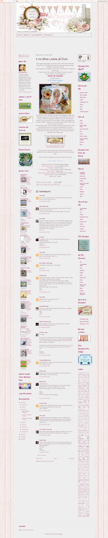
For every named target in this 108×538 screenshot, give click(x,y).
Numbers (87, 456)
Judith (81, 100)
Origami (87, 460)
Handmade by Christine (23, 175)
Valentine (80, 508)
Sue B (41, 219)
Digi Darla (82, 397)
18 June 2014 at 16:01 (44, 247)
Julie (81, 268)
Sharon (81, 273)
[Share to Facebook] (59, 182)
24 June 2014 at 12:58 (44, 411)
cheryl (40, 195)
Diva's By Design (43, 184)
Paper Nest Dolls (84, 461)
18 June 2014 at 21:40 (44, 292)
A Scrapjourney (24, 199)
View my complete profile (25, 92)
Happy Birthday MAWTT (25, 412)
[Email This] (55, 182)
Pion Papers (83, 466)
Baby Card (86, 376)
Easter (79, 406)
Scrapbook (84, 481)
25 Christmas (29, 318)
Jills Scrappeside (24, 349)
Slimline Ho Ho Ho (29, 200)
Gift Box (80, 418)
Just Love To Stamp (25, 280)
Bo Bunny (86, 382)
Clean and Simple (82, 391)
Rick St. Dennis (81, 470)
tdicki (81, 196)
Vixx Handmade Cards (25, 257)
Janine (81, 224)
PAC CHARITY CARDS (44, 263)
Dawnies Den (83, 222)
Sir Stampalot (84, 486)
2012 (22, 437)
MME (87, 450)
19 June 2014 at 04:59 (44, 301)
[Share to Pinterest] (61, 182)
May (23, 422)
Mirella (81, 181)
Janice (40, 416)
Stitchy (80, 493)
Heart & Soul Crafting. (83, 285)
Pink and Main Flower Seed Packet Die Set (29, 181)
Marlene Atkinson (43, 322)
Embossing (80, 410)
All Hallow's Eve (29, 249)
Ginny (40, 297)
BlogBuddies (80, 382)
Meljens (86, 448)
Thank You (81, 497)
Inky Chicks (50, 168)
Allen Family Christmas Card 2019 (29, 239)
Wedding (80, 510)
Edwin (84, 407)
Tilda (79, 504)
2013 (22, 435)
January (24, 432)
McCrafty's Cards (84, 319)
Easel (86, 404)
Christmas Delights (82, 390)
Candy (86, 387)
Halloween (86, 423)
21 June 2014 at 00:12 (44, 377)
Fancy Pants (82, 413)
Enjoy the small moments (29, 283)
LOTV (79, 437)
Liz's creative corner (44, 429)
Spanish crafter (84, 93)
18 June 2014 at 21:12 (44, 270)
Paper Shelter (81, 463)
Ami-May (82, 226)
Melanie (41, 382)
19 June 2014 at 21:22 (44, 327)
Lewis (85, 435)
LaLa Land (86, 434)
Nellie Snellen (81, 453)
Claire (81, 121)
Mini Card (80, 450)
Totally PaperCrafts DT (83, 506)
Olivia (81, 280)
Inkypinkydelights (43, 360)
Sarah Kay (85, 477)
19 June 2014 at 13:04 (44, 317)
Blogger (61, 534)
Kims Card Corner (24, 338)
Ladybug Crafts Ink (25, 360)
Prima (87, 467)
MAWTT (81, 446)
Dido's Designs (83, 95)
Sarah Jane (83, 231)
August (24, 405)
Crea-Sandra (83, 178)
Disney (79, 401)
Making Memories (82, 443)
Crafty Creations (43, 170)
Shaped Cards (84, 485)
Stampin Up (86, 490)
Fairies (87, 410)
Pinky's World (23, 188)
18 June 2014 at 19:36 (44, 258)
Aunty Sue (82, 176)
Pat (80, 262)
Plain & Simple (24, 210)
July (23, 407)
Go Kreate (85, 420)
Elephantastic (81, 409)
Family (87, 412)
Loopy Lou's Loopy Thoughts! (84, 184)
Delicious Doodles (85, 396)
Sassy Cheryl (82, 478)
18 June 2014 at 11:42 (44, 214)
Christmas (81, 388)
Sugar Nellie (81, 494)
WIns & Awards (37, 35)
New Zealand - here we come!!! (29, 331)
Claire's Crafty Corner (25, 291)
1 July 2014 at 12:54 (44, 452)
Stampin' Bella (83, 491)
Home (19, 35)
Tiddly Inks (84, 502)
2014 (22, 403)
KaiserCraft (81, 431)
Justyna (82, 229)
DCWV (87, 394)
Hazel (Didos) (42, 206)
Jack (86, 427)
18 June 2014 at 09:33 (44, 201)
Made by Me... (83, 97)
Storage (86, 493)
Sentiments (80, 483)
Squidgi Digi (81, 488)
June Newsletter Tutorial (29, 191)
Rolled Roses (82, 474)
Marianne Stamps (82, 445)
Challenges (48, 35)
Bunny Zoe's (52, 176)
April (23, 425)
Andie (81, 189)
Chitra (81, 282)
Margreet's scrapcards (82, 173)
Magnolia (80, 439)
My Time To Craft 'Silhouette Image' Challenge (29, 342)
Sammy (41, 371)
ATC (81, 376)
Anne (81, 145)
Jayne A (82, 194)
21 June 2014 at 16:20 (44, 398)
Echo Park (86, 406)
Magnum (80, 440)
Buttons (80, 387)
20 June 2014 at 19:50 (44, 366)
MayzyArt (80, 448)
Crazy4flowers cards (83, 209)
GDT (81, 416)
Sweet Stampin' (48, 175)
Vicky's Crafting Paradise (84, 139)
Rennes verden (83, 136)
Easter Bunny (28, 226)
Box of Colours (23, 235)
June (23, 409)
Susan (81, 123)
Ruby (79, 477)
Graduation (80, 421)
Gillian (79, 420)
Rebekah (82, 192)
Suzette (82, 291)
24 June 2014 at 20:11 (44, 424)
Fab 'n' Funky (50, 171)
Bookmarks (82, 383)
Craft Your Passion (47, 166)
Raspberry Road (84, 469)
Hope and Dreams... (84, 321)
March (23, 427)
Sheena (81, 142)
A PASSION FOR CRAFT (24, 223)
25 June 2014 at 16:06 (44, 435)
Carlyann (82, 270)
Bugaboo (85, 385)
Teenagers (85, 496)
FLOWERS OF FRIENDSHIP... (29, 260)
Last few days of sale (29, 363)
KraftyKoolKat (42, 306)
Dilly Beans (85, 399)
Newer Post (39, 459)
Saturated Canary (56, 184)
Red (81, 131)
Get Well (86, 416)
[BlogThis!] (56, 182)
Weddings (26, 35)
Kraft (82, 432)
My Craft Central (84, 129)
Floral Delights (86, 415)
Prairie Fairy (81, 467)
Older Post (71, 459)
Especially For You (84, 102)
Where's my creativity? (23, 326)
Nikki (88, 453)
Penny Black (86, 464)
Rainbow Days (23, 246)
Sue (40, 237)
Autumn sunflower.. (29, 272)
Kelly (81, 109)
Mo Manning (84, 452)
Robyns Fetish (83, 472)
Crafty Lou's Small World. (25, 268)
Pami (81, 107)
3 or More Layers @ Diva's (26, 415)
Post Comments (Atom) (48, 461)
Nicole (81, 288)
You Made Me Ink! (24, 302)
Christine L (42, 332)
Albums (86, 372)
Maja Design (82, 442)
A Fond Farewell (29, 293)
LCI (79, 435)
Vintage (86, 508)
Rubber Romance (82, 475)
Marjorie (41, 440)
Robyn (87, 470)
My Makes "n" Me (84, 324)
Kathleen (41, 275)
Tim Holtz (86, 503)
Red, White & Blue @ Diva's (27, 419)
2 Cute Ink (80, 373)
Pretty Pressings (24, 315)
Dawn (40, 252)
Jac (80, 212)
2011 (22, 439)
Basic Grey (84, 377)
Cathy (81, 275)
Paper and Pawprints (82, 293)
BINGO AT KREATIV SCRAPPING (29, 353)
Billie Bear (81, 380)
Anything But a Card (83, 374)
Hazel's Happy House (83, 126)
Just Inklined (82, 429)
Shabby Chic (86, 483)
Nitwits (49, 184)
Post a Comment (42, 455)
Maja (86, 440)
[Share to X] (58, 182)
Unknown (41, 403)
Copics (79, 393)
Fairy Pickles (82, 412)
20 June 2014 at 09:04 (44, 355)
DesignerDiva (23, 72)
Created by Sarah (84, 112)
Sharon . (82, 214)
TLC (79, 505)
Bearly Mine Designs (83, 379)
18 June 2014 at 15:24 (44, 232)
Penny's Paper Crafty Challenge (46, 173)
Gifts (86, 418)
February (24, 429)
